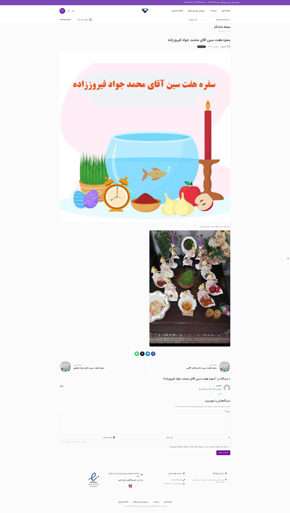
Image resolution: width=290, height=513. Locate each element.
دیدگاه (227, 411)
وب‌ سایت (169, 437)
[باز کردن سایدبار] (288, 259)
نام (229, 437)
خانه (228, 31)
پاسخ (61, 386)
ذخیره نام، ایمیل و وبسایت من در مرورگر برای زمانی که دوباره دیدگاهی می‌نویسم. (199, 446)
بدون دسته (221, 31)
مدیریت (223, 46)
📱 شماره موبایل (109, 437)
